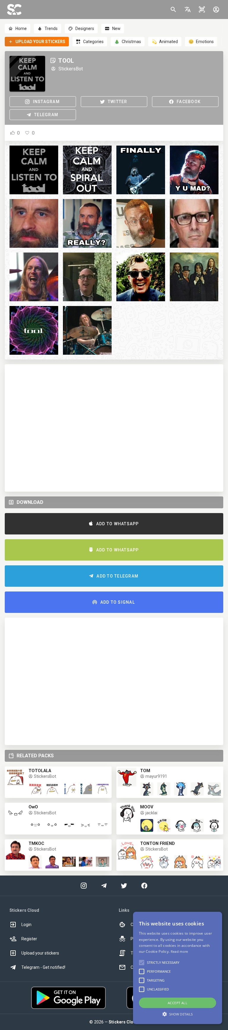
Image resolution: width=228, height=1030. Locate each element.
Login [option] (26, 924)
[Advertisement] (114, 428)
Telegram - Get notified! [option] (43, 967)
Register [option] (29, 938)
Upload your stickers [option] (40, 953)
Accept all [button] (177, 1003)
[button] (187, 9)
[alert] (177, 968)
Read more (179, 951)
